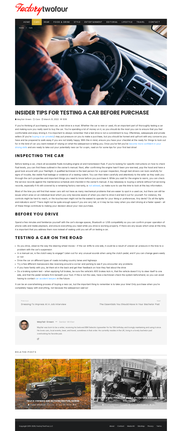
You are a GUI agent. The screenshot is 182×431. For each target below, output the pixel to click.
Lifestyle (127, 22)
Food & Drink (62, 22)
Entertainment (93, 22)
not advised (94, 185)
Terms (159, 426)
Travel (141, 22)
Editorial (112, 22)
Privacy (150, 426)
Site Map (141, 426)
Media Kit (131, 426)
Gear (46, 22)
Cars (37, 22)
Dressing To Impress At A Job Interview (43, 303)
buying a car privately (43, 136)
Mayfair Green (24, 119)
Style (77, 22)
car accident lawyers (45, 278)
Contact (154, 22)
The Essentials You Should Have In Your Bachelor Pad (130, 303)
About (112, 426)
